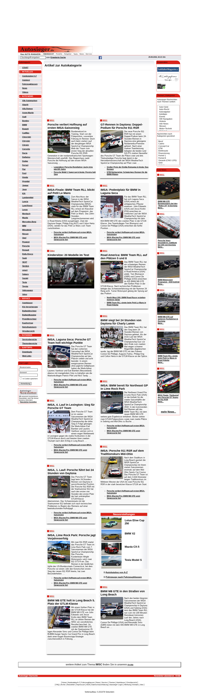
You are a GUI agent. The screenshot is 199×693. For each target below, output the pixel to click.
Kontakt (135, 685)
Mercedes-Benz (29, 222)
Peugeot (26, 242)
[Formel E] (168, 158)
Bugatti (25, 129)
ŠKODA (25, 266)
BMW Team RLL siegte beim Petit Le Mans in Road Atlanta (168, 358)
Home (64, 682)
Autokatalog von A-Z (117, 572)
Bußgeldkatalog (29, 315)
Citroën (25, 145)
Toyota (25, 286)
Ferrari (25, 165)
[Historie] (168, 121)
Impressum (80, 685)
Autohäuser (27, 303)
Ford (24, 173)
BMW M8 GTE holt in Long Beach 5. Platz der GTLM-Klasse (71, 602)
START (25, 68)
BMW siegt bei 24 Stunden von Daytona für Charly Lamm (121, 322)
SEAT (24, 262)
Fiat (23, 169)
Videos (25, 92)
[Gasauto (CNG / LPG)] (168, 160)
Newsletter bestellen (28, 402)
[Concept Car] (168, 146)
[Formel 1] (168, 156)
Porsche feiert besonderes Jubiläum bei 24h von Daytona (167, 242)
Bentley (25, 121)
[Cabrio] (168, 144)
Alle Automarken (29, 101)
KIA (23, 193)
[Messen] (168, 126)
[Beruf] (168, 141)
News (24, 88)
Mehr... (161, 208)
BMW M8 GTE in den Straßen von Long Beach (123, 593)
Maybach (26, 214)
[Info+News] (168, 124)
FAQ (57, 685)
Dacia (24, 153)
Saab (24, 258)
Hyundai (26, 181)
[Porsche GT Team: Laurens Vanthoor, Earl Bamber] (58, 410)
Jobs (141, 685)
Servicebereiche (29, 339)
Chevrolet (26, 137)
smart (25, 270)
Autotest (26, 80)
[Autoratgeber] (168, 112)
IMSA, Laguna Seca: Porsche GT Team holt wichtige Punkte (69, 341)
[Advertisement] (99, 22)
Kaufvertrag (27, 323)
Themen (112, 682)
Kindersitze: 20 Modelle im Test (68, 255)
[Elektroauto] (168, 151)
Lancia (25, 202)
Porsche (26, 246)
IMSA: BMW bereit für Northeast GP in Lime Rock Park (124, 387)
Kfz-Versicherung (30, 307)
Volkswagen (27, 290)
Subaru (25, 274)
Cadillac (25, 133)
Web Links (26, 356)
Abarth (25, 105)
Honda (25, 177)
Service (104, 682)
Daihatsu (26, 157)
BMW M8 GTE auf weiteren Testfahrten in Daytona (168, 319)
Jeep (24, 189)
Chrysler (26, 141)
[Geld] (168, 163)
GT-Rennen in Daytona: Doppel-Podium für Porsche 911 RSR (122, 126)
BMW (24, 125)
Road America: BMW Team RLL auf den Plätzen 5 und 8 (124, 256)
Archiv (130, 665)
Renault (25, 250)
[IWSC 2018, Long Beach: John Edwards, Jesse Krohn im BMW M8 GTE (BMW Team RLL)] (58, 606)
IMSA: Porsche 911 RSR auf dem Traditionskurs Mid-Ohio (122, 452)
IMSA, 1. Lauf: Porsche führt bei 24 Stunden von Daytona (71, 471)
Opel (24, 238)
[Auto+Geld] (168, 107)
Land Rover (27, 206)
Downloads (27, 352)
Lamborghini (27, 197)
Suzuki (25, 278)
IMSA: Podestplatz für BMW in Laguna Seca (121, 191)
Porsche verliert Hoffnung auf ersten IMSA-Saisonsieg (67, 126)
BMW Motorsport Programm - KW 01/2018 (168, 281)
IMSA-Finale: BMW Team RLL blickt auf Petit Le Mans (71, 191)
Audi (24, 117)
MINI (24, 226)
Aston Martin (28, 113)
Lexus (25, 210)
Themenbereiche (29, 343)
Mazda (25, 218)
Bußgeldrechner (29, 311)
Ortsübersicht (28, 331)
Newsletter (71, 685)
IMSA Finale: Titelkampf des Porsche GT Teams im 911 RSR (168, 397)
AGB (88, 685)
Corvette (26, 149)
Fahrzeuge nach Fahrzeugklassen (124, 577)
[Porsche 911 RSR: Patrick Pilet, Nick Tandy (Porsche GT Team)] (111, 456)
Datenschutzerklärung (99, 685)
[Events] (168, 117)
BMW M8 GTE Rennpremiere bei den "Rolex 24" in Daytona (167, 203)
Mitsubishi (26, 230)
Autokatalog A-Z (29, 76)
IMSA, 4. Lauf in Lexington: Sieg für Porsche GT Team (71, 406)
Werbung (127, 685)
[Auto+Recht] (168, 109)
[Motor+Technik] (168, 129)
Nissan (25, 234)
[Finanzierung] (168, 153)
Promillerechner (29, 319)
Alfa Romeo (27, 109)
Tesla (24, 282)
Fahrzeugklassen (29, 84)
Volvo (24, 294)
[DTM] (168, 148)
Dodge (25, 161)
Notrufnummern (29, 327)
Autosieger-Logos (116, 685)
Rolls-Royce (27, 254)
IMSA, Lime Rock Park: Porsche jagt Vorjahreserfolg (72, 537)
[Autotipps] (168, 114)
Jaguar (25, 185)
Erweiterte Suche (58, 57)
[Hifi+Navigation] (168, 119)
